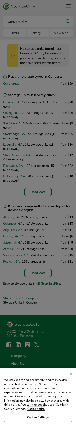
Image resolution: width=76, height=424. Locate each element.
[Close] (71, 373)
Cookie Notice (36, 408)
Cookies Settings (38, 417)
